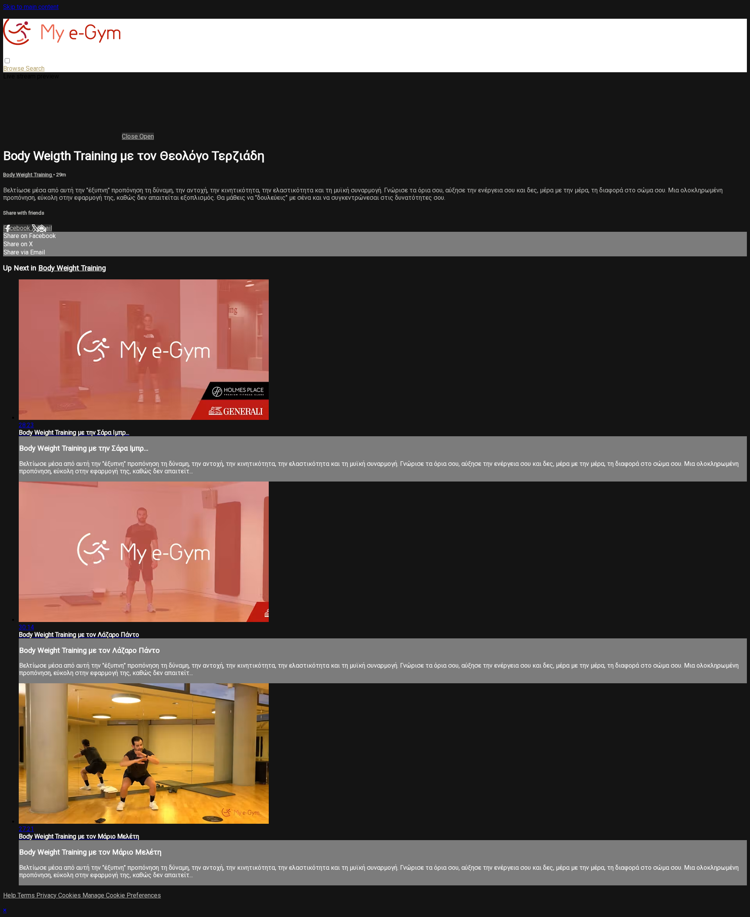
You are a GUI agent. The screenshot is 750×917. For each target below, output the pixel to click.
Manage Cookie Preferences (121, 895)
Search (35, 68)
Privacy (47, 895)
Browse (14, 68)
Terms (27, 895)
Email (44, 228)
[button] (7, 60)
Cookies (70, 895)
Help (10, 895)
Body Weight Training (28, 175)
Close (130, 136)
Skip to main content (31, 7)
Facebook (17, 228)
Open (146, 136)
